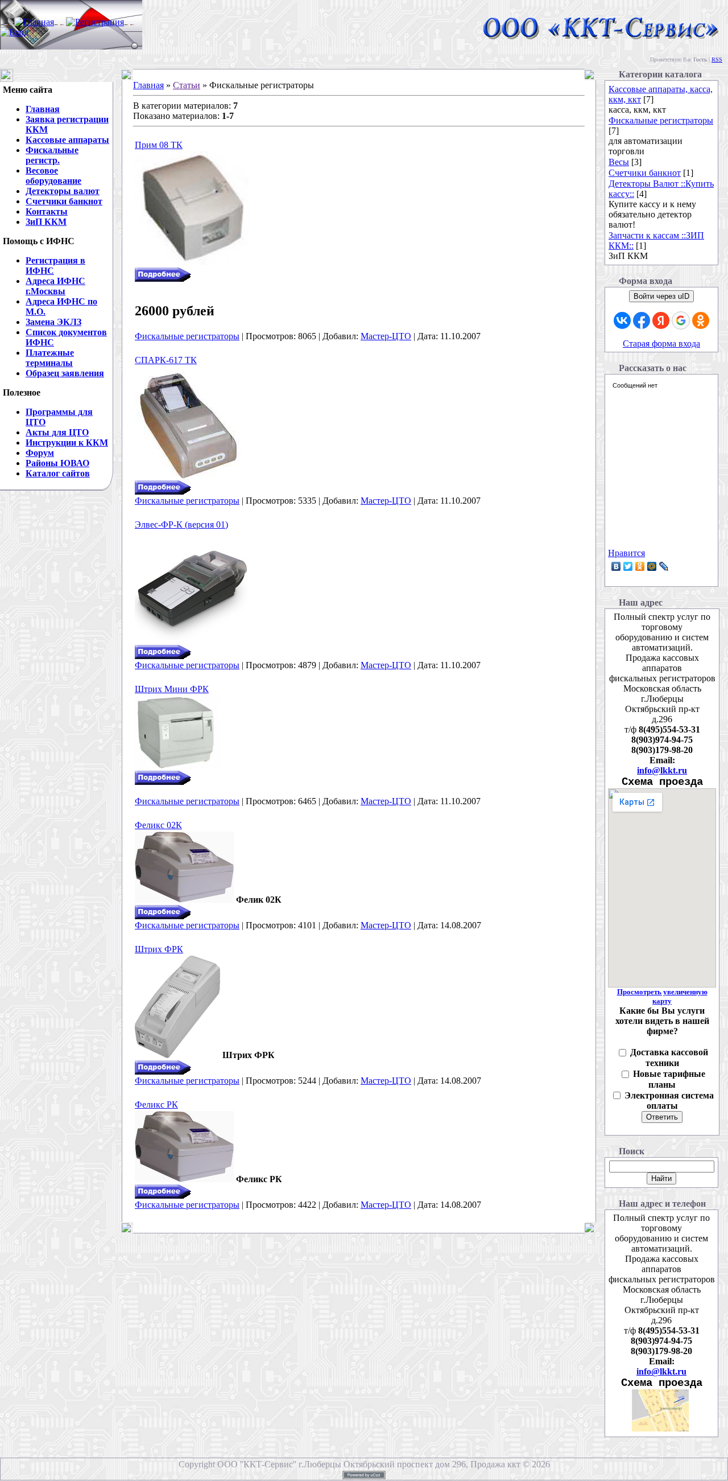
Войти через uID (661, 296)
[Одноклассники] (640, 566)
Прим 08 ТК (159, 145)
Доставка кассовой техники (669, 1057)
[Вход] (14, 32)
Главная (148, 85)
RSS (717, 59)
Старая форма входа (661, 343)
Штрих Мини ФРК (172, 689)
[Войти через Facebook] (641, 320)
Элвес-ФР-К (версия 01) (181, 524)
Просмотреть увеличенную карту (662, 996)
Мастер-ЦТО (386, 336)
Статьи (186, 85)
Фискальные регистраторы (187, 336)
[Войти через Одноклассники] (700, 320)
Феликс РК (156, 1104)
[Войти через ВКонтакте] (622, 320)
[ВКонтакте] (616, 566)
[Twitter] (628, 566)
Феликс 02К (158, 825)
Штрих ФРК (159, 949)
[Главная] (34, 22)
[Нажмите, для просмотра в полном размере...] (177, 767)
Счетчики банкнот (645, 173)
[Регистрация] (95, 22)
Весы (619, 162)
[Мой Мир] (652, 566)
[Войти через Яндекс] (660, 320)
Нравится (626, 553)
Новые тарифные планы (669, 1079)
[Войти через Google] (681, 320)
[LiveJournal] (664, 566)
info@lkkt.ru (662, 770)
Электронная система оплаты (669, 1101)
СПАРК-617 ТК (166, 360)
